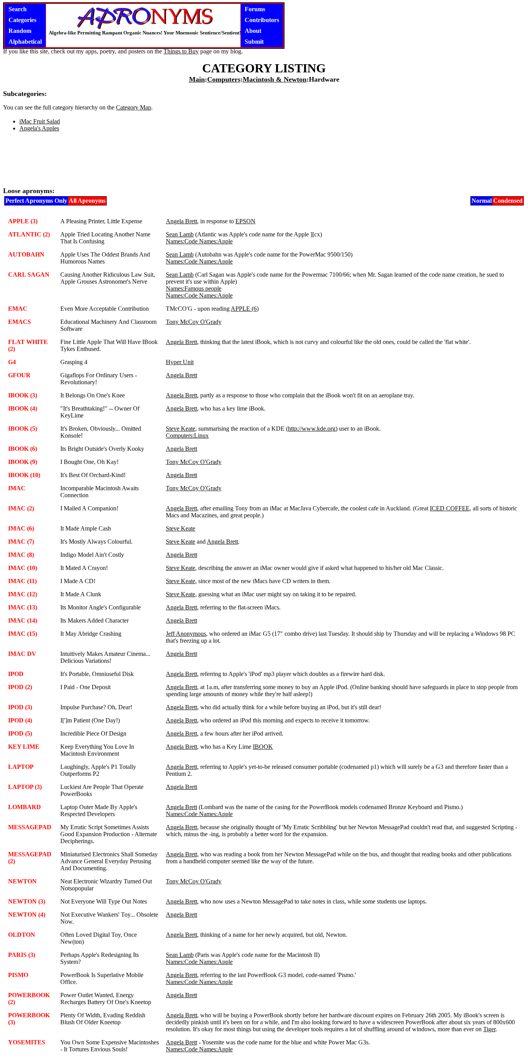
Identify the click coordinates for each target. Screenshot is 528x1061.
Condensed (508, 200)
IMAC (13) (22, 607)
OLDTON (21, 934)
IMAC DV (22, 653)
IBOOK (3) (22, 395)
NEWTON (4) (26, 914)
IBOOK (263, 746)
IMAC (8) (21, 554)
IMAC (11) (22, 581)
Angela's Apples (39, 128)
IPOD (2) (20, 687)
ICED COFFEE (450, 508)
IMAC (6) (21, 528)
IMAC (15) (22, 633)
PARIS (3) (21, 954)
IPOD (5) (20, 733)
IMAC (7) (21, 541)
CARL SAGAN (28, 274)
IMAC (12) (22, 594)
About (253, 30)
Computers (223, 79)
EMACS (19, 321)
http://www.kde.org (312, 428)
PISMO (18, 975)
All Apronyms (87, 200)
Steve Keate (180, 428)
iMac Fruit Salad (39, 121)
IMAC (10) (22, 568)
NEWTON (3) (26, 901)
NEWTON (22, 881)
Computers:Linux (187, 435)
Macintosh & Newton (275, 79)
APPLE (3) (22, 221)
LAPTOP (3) (25, 787)
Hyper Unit (180, 362)
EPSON (245, 221)
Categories (22, 20)
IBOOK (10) (24, 475)
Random (20, 30)
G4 (12, 362)
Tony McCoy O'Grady (193, 321)
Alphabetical (25, 41)
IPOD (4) (20, 720)
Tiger (489, 1029)
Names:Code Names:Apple (199, 241)
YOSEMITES (26, 1042)
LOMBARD (24, 807)
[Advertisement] (264, 162)
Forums (255, 9)
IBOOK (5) (22, 428)
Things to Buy (181, 51)
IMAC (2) (21, 508)
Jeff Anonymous (186, 633)
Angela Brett (181, 221)
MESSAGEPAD (29, 827)
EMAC (17, 308)
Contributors (262, 20)
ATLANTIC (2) (29, 234)
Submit (254, 41)
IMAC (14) (22, 620)
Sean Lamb (180, 234)
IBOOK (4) (22, 408)
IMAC (17, 488)
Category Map (133, 107)
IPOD (16, 674)
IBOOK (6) (22, 448)
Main (197, 79)
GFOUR (19, 375)
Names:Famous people (193, 288)
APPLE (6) (245, 308)
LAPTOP (21, 766)
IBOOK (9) (22, 462)
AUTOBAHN (26, 254)
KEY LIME (23, 746)
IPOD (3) (20, 707)
